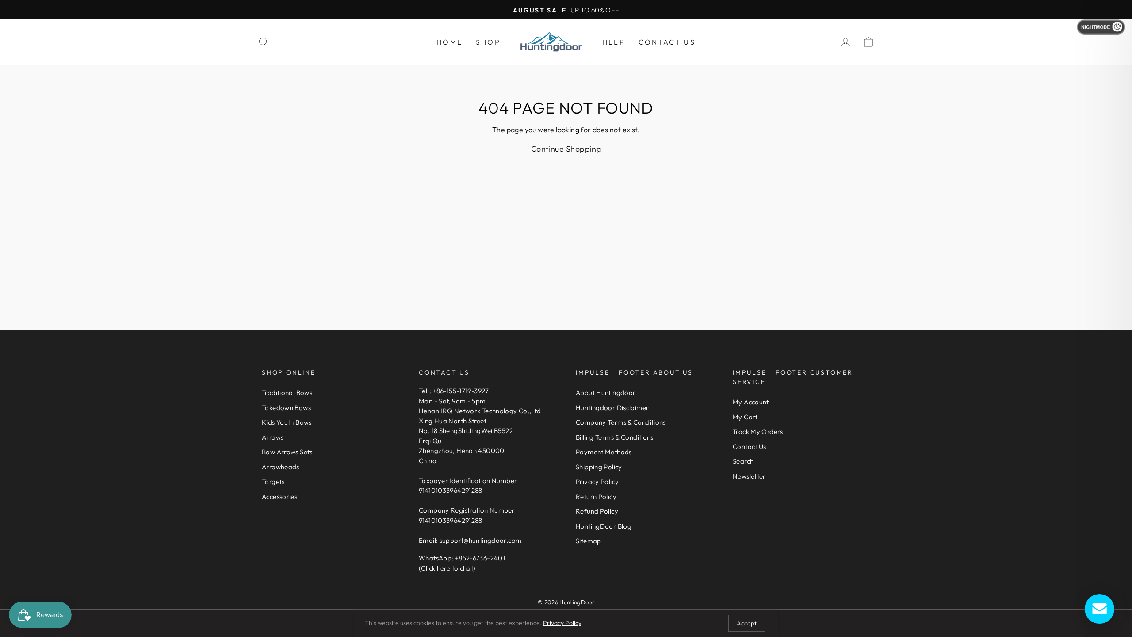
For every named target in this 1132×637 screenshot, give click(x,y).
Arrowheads (280, 467)
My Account (751, 402)
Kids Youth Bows (287, 422)
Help (613, 42)
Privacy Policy (597, 481)
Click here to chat (447, 568)
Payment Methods (604, 452)
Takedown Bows (286, 407)
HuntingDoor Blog (603, 526)
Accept (747, 623)
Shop (488, 42)
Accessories (279, 496)
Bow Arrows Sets (287, 452)
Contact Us (667, 42)
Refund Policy (597, 511)
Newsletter (749, 476)
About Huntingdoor (605, 392)
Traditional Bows (287, 392)
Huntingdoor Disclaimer (612, 407)
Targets (273, 481)
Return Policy (596, 496)
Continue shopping (566, 149)
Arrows (272, 437)
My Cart (745, 417)
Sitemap (588, 541)
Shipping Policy (599, 467)
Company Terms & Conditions (621, 422)
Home (449, 42)
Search (743, 461)
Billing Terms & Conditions (615, 437)
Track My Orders (758, 431)
